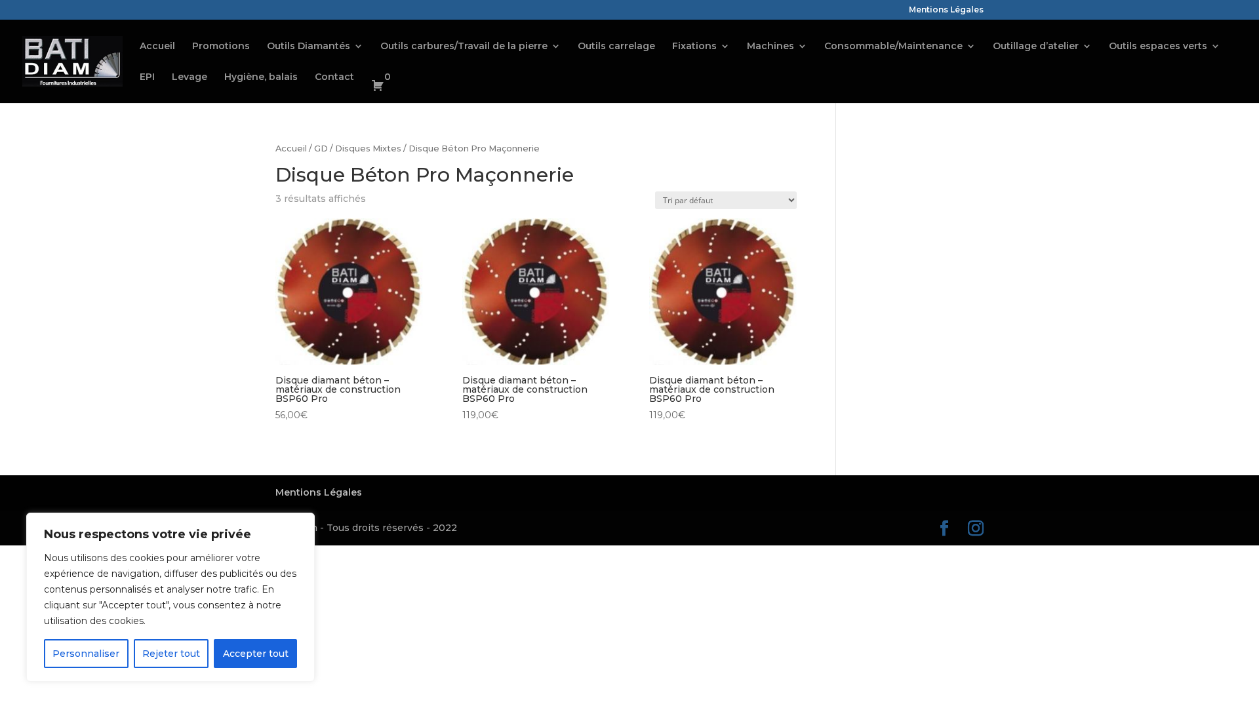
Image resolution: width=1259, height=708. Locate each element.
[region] (170, 597)
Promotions (221, 46)
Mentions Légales (946, 10)
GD (321, 148)
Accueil (157, 46)
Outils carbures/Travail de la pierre (464, 46)
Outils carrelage (616, 46)
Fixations (694, 46)
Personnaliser (85, 653)
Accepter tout (256, 653)
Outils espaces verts (1158, 46)
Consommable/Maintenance (893, 46)
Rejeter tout (171, 653)
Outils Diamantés (308, 46)
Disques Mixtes (368, 148)
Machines (770, 46)
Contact (334, 77)
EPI (147, 77)
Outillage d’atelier (1036, 46)
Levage (189, 77)
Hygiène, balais (261, 77)
